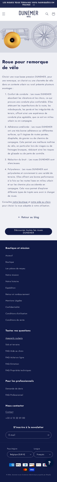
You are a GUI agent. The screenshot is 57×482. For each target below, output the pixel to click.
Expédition (10, 287)
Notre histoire (12, 281)
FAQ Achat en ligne (15, 357)
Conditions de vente (15, 319)
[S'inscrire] (48, 435)
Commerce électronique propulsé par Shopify (36, 475)
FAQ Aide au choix (14, 351)
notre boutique (20, 202)
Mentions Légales (14, 300)
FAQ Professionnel (14, 394)
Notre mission (12, 274)
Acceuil (9, 255)
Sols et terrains (13, 344)
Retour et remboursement (18, 294)
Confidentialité (13, 307)
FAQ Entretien (12, 363)
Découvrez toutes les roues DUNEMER (28, 231)
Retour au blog (30, 217)
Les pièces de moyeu (15, 268)
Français (40, 454)
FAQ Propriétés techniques (18, 370)
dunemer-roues (17, 475)
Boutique (10, 262)
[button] (3, 14)
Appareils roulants (14, 338)
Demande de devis (14, 388)
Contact (9, 411)
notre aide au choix (40, 202)
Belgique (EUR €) (17, 454)
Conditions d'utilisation (16, 313)
